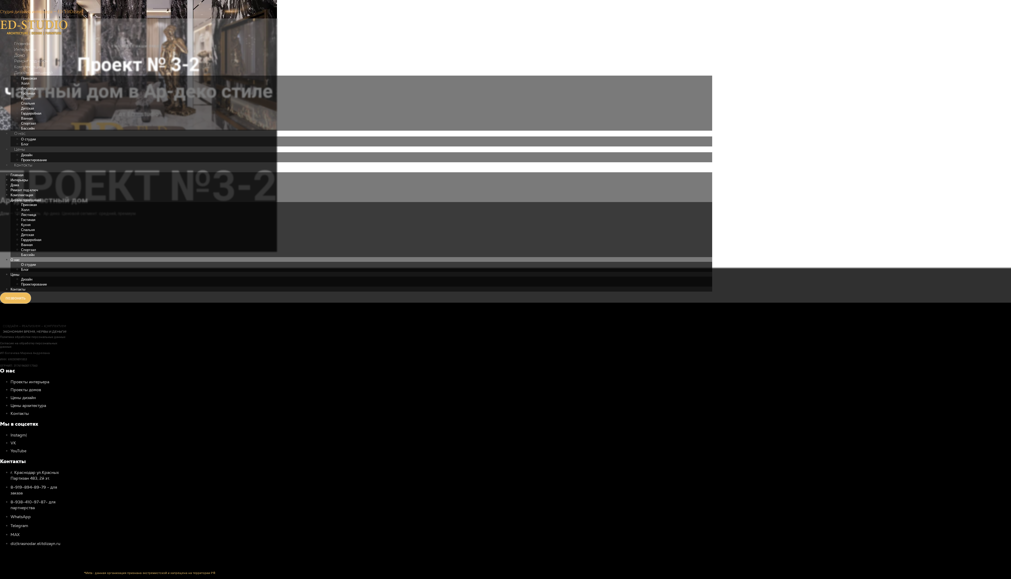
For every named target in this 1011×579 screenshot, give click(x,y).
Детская (27, 108)
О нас (20, 133)
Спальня (28, 103)
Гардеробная (31, 113)
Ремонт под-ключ (31, 60)
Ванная (27, 118)
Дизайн (26, 155)
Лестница (28, 88)
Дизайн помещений (33, 72)
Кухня (26, 98)
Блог (25, 144)
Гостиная (28, 93)
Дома (19, 55)
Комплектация (28, 66)
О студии (28, 139)
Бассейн (27, 128)
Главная (22, 43)
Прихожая (29, 78)
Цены (19, 149)
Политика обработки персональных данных (32, 337)
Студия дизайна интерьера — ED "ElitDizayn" (41, 11)
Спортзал (28, 123)
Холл (25, 83)
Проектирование (34, 160)
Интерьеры (25, 49)
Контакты (23, 165)
